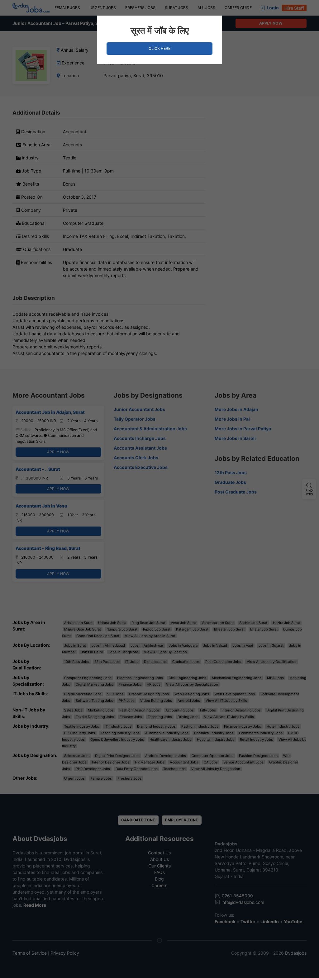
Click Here (159, 48)
